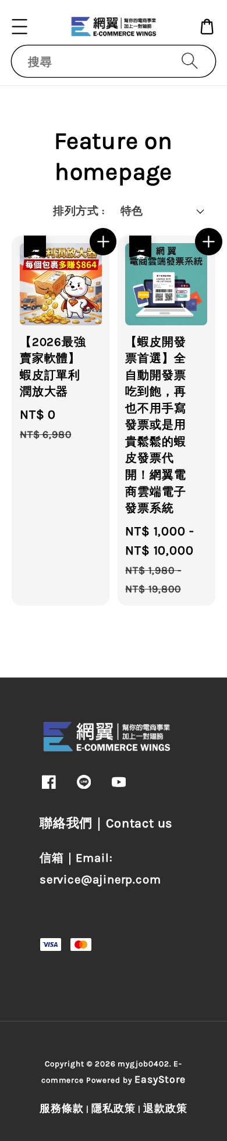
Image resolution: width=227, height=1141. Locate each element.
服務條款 (62, 1108)
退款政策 (165, 1108)
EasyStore (160, 1079)
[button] (19, 26)
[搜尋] (190, 60)
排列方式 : (78, 211)
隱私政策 (113, 1108)
